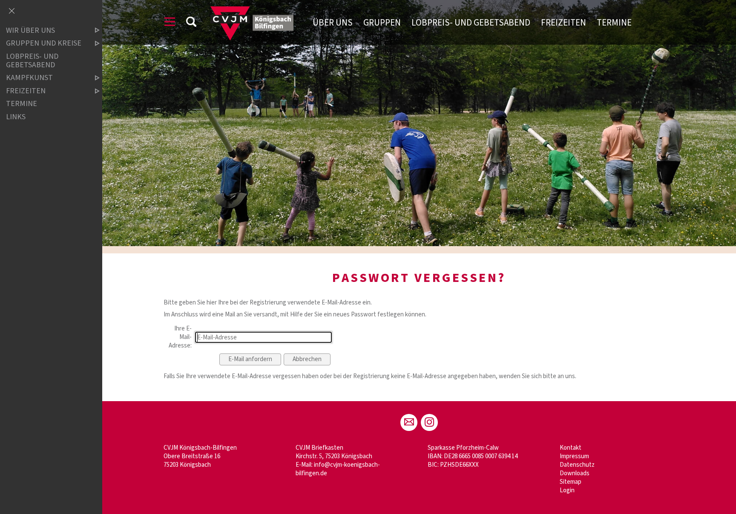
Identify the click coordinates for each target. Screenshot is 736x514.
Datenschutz (577, 464)
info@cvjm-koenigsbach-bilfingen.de (338, 469)
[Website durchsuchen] (191, 23)
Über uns (333, 22)
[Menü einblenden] (170, 23)
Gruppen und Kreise (43, 44)
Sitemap (570, 481)
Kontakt (570, 447)
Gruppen (382, 22)
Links (16, 117)
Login (567, 490)
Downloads (574, 473)
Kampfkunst (29, 78)
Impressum (574, 456)
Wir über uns (30, 30)
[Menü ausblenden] (11, 11)
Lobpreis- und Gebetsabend (470, 22)
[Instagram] (429, 422)
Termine (614, 22)
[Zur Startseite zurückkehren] (251, 10)
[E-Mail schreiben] (408, 422)
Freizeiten (563, 22)
